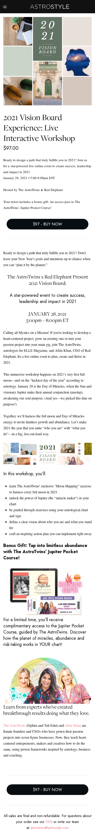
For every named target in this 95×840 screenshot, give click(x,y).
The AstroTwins (14, 725)
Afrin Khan (73, 725)
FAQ (49, 821)
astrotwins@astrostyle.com (49, 827)
